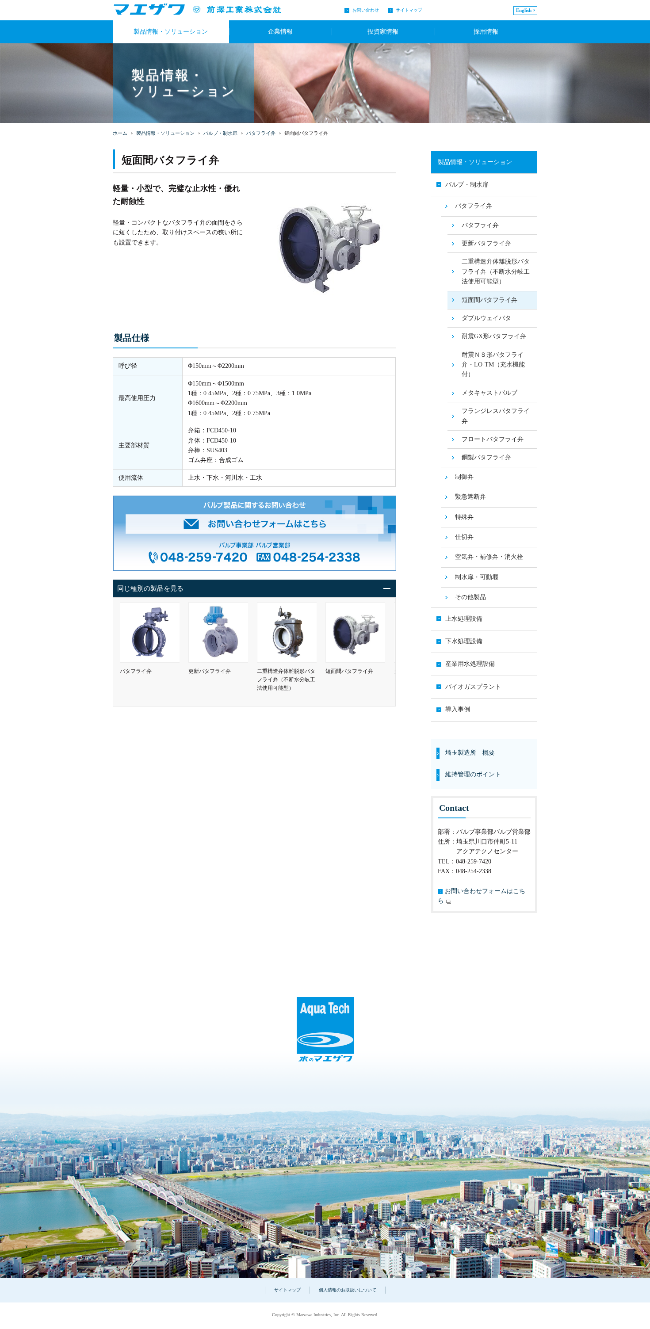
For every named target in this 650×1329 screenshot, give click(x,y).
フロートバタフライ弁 (493, 439)
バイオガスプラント (473, 687)
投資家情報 (382, 31)
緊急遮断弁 (470, 496)
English (523, 10)
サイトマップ (409, 10)
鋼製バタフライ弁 (486, 457)
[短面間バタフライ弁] (355, 632)
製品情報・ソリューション (165, 133)
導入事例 (457, 709)
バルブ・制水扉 (220, 133)
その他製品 (470, 597)
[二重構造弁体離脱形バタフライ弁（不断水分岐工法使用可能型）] (287, 632)
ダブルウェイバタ (486, 318)
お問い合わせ (365, 10)
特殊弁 (464, 517)
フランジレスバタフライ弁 (496, 416)
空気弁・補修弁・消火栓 (489, 557)
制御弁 (464, 477)
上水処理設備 (463, 618)
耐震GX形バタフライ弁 (494, 336)
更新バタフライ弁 (486, 243)
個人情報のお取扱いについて (347, 1289)
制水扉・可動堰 (476, 577)
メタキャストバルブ (489, 393)
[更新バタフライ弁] (218, 632)
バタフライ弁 (260, 133)
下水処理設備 (463, 641)
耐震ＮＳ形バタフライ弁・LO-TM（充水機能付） (493, 364)
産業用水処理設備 (470, 664)
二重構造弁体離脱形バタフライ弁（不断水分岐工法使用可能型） (496, 271)
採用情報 (486, 31)
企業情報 (280, 31)
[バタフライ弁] (150, 632)
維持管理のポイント (473, 774)
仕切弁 (464, 537)
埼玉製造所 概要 (470, 752)
